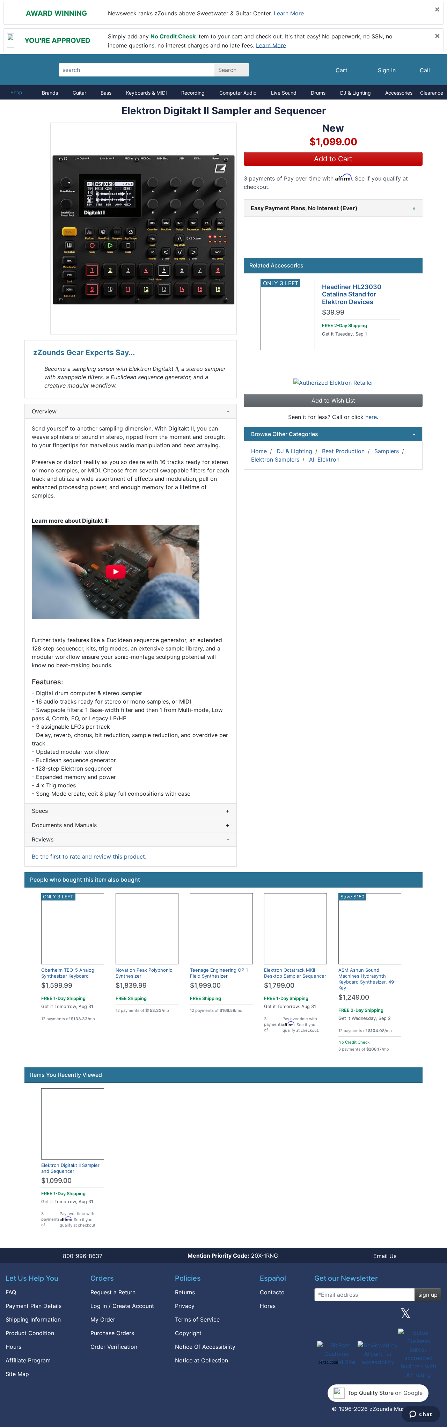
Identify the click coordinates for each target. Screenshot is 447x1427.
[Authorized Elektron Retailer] (333, 381)
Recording (193, 93)
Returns (185, 1292)
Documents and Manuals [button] (130, 825)
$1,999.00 (205, 985)
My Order (102, 1319)
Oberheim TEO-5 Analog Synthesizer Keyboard (67, 973)
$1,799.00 (279, 985)
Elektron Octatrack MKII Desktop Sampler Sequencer (295, 973)
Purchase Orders (112, 1333)
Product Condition (30, 1333)
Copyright (188, 1333)
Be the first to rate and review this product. (89, 856)
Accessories (398, 93)
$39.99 (333, 312)
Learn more (289, 13)
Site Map (17, 1373)
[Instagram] (378, 1315)
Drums (318, 93)
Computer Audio (237, 93)
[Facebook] (350, 1315)
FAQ (11, 1292)
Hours (13, 1346)
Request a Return (112, 1292)
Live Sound (283, 93)
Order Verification (113, 1346)
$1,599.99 (56, 985)
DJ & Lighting (355, 93)
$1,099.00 (56, 1180)
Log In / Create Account (122, 1305)
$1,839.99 (131, 985)
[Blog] (322, 1315)
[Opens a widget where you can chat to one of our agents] (420, 1415)
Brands (50, 93)
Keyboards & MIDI (146, 93)
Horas (268, 1305)
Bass (106, 93)
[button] (143, 228)
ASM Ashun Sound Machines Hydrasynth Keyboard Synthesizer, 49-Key (367, 979)
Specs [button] (130, 811)
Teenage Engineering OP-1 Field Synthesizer (219, 973)
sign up (428, 1294)
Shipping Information (33, 1319)
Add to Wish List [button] (333, 400)
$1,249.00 (353, 997)
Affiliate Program (28, 1360)
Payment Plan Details (33, 1305)
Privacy (185, 1305)
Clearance (431, 93)
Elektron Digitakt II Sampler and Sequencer (70, 1168)
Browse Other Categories (333, 434)
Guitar (79, 93)
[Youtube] (433, 1315)
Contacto (272, 1292)
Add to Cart (333, 159)
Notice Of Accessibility (205, 1346)
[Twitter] (405, 1315)
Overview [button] (130, 411)
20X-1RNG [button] (233, 1255)
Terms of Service (197, 1319)
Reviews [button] (130, 839)
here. (371, 416)
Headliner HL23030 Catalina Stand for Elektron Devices (351, 294)
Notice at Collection (201, 1360)
